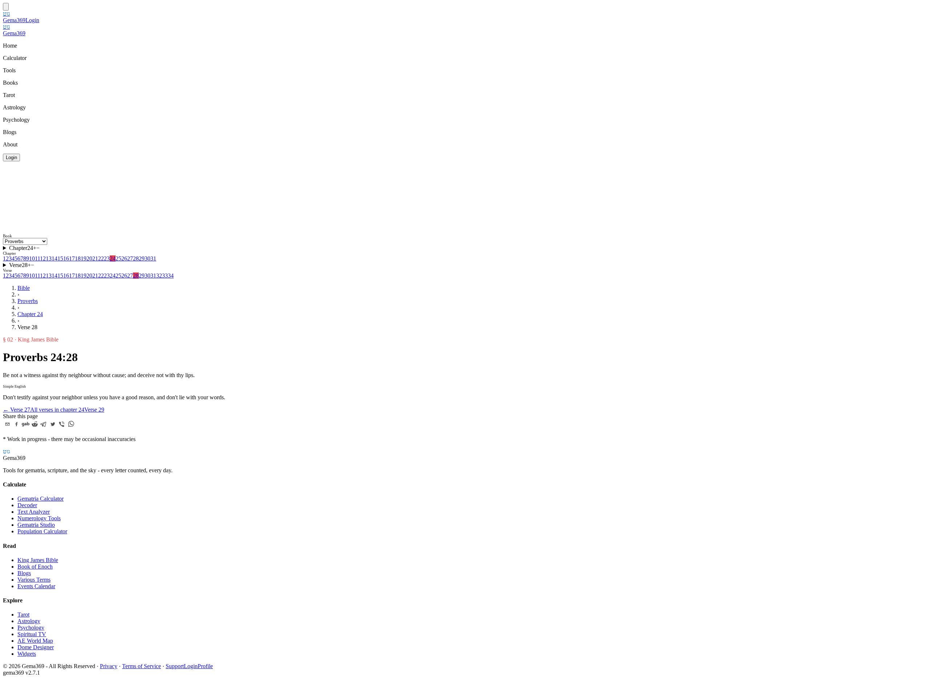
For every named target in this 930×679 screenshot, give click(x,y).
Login (32, 20)
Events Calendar (36, 586)
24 (113, 258)
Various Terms (33, 580)
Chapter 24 (30, 314)
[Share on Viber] (61, 424)
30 (147, 258)
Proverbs (27, 301)
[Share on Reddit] (34, 424)
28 (136, 258)
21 (95, 258)
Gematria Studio (36, 525)
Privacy (108, 666)
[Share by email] (7, 424)
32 (159, 275)
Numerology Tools (39, 518)
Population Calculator (42, 531)
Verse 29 (94, 410)
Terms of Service (141, 666)
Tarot (23, 614)
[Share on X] (52, 424)
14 (54, 258)
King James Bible (37, 560)
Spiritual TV (31, 634)
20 (89, 258)
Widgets (26, 654)
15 (60, 258)
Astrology (28, 621)
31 (153, 258)
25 (118, 258)
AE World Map (35, 641)
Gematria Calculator (40, 499)
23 (107, 258)
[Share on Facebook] (16, 424)
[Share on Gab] (25, 424)
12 (43, 258)
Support (175, 666)
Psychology (30, 628)
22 (101, 258)
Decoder (27, 505)
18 (78, 258)
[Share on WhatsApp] (71, 424)
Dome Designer (35, 647)
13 (49, 258)
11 (37, 258)
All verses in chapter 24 (57, 410)
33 (165, 275)
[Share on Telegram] (43, 424)
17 (72, 258)
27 (130, 258)
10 (32, 258)
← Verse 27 (16, 410)
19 (83, 258)
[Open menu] (6, 7)
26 (124, 258)
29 (142, 258)
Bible (23, 288)
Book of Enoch (35, 566)
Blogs (24, 573)
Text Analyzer (33, 512)
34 (171, 275)
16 (66, 258)
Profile (205, 666)
